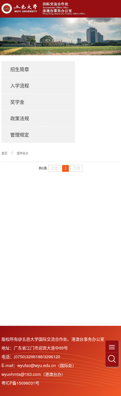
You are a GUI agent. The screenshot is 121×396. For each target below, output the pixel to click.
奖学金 (17, 102)
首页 (4, 153)
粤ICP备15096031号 (20, 383)
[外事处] (44, 8)
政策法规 (19, 118)
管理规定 (19, 134)
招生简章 (19, 69)
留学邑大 (22, 153)
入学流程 (19, 85)
